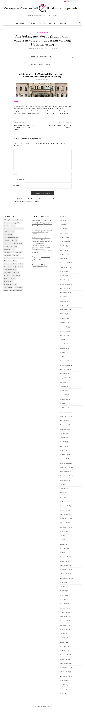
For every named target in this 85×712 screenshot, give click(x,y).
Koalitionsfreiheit (18, 264)
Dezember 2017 (65, 514)
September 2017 (65, 527)
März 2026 (63, 237)
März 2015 (63, 650)
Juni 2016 (63, 591)
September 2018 (65, 476)
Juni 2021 (63, 339)
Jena (15, 246)
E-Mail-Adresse (18, 180)
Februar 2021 (64, 352)
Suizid (18, 275)
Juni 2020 (63, 386)
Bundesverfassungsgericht (12, 223)
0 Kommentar (52, 48)
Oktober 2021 (64, 335)
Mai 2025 (63, 246)
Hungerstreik (8, 246)
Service (52, 23)
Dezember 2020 (65, 361)
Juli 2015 (62, 633)
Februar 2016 (64, 608)
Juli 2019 (62, 433)
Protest (20, 267)
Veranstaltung (18, 287)
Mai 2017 (63, 544)
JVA (13, 249)
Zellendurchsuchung (16, 290)
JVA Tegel (15, 255)
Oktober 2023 (64, 288)
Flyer (12, 231)
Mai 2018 (63, 493)
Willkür (6, 290)
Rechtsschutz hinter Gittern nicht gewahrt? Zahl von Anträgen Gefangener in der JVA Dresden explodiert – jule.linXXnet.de (42, 241)
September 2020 (65, 373)
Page (14, 267)
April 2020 (63, 395)
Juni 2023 (63, 301)
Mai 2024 (63, 275)
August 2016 (64, 582)
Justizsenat (7, 249)
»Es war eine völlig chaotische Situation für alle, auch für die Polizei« (24, 127)
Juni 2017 (63, 540)
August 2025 (64, 241)
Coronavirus (19, 229)
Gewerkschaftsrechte (10, 240)
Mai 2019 (63, 442)
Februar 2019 (64, 454)
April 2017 (63, 548)
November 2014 (65, 667)
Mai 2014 (63, 693)
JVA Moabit (7, 255)
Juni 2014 (63, 689)
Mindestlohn (7, 267)
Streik (12, 275)
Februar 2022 (64, 322)
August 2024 (64, 271)
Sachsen (6, 275)
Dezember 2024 (65, 258)
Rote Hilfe (16, 272)
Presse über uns (42, 33)
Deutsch (69, 1)
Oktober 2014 (64, 672)
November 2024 (65, 263)
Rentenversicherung (10, 269)
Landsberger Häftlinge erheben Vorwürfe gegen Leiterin (42, 231)
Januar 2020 (64, 407)
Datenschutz (47, 706)
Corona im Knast (9, 229)
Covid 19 (6, 231)
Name (15, 174)
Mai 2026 (63, 229)
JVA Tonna (7, 258)
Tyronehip (35, 265)
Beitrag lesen (18, 101)
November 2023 (65, 284)
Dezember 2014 (65, 663)
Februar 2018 (64, 506)
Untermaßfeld (8, 287)
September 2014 (65, 676)
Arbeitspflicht (8, 220)
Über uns (42, 23)
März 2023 (63, 305)
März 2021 (63, 348)
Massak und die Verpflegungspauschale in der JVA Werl (41, 258)
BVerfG (6, 226)
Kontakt (62, 23)
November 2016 (65, 569)
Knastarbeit (7, 264)
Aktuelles (20, 23)
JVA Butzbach (8, 252)
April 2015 (63, 646)
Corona (12, 226)
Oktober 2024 (64, 267)
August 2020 (64, 378)
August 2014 (64, 680)
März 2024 (63, 280)
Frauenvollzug (8, 234)
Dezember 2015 (65, 616)
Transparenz (8, 281)
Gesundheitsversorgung (11, 237)
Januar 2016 (63, 612)
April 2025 (63, 250)
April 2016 (63, 599)
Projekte (31, 23)
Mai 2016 (63, 595)
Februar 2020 (64, 403)
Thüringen (12, 278)
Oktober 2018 (64, 471)
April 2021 (63, 344)
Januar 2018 (63, 510)
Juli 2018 (62, 484)
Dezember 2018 (65, 463)
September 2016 (65, 578)
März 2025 (63, 254)
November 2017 (65, 518)
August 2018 (64, 480)
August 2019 (64, 429)
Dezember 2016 (65, 565)
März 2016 (63, 604)
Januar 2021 (63, 356)
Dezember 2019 (65, 412)
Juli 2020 (63, 382)
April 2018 (63, 497)
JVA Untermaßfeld (17, 258)
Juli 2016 (62, 586)
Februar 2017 (64, 557)
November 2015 (65, 621)
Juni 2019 (63, 437)
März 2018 (63, 501)
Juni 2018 (63, 488)
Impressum (38, 706)
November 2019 (65, 416)
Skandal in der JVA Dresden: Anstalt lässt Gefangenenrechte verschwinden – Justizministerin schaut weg (42, 248)
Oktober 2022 (64, 309)
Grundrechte (8, 243)
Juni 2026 (63, 224)
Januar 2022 (64, 327)
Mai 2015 (63, 642)
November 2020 (65, 365)
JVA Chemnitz (18, 252)
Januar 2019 (64, 459)
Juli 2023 (63, 297)
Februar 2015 (64, 655)
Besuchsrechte (18, 220)
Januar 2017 (63, 561)
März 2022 (63, 318)
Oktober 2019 (64, 420)
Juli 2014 (62, 685)
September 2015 (65, 625)
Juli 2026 (63, 220)
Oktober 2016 (64, 574)
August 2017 (64, 531)
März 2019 (63, 450)
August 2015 (64, 629)
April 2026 (63, 233)
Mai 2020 (63, 390)
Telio (5, 278)
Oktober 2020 (64, 369)
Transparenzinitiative (10, 284)
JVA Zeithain (7, 261)
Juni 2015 (63, 638)
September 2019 (65, 425)
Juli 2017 (62, 535)
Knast (14, 261)
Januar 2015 (63, 659)
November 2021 (65, 331)
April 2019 (63, 446)
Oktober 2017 (64, 523)
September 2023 (65, 292)
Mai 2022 (63, 314)
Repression (7, 272)
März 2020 (63, 399)
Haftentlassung (18, 243)
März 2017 (63, 552)
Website (16, 186)
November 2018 (65, 467)
